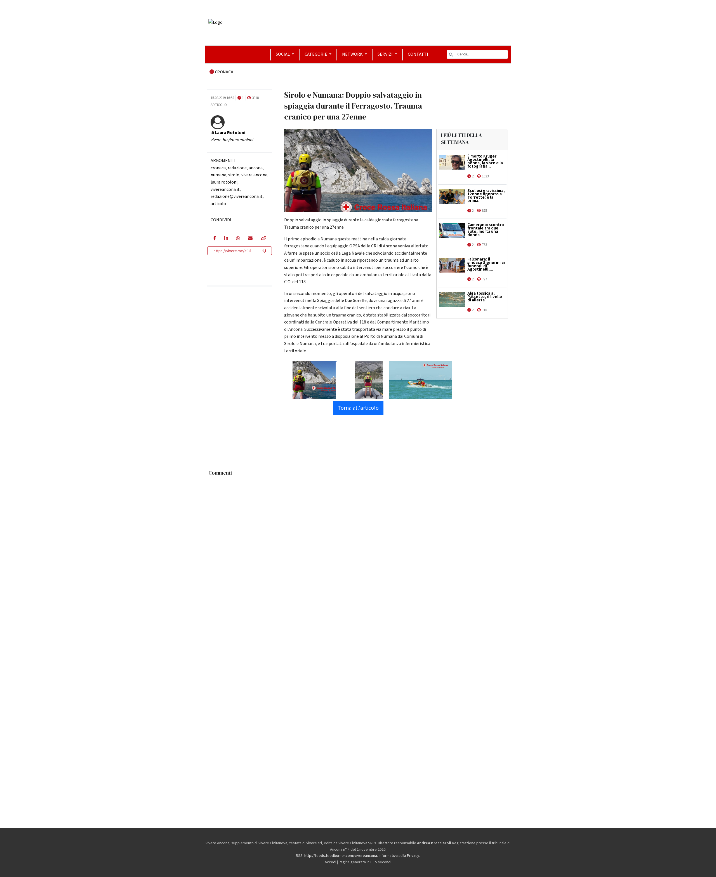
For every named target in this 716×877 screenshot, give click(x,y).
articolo (218, 204)
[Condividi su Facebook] (215, 238)
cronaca (218, 168)
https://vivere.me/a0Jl (232, 251)
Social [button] (283, 54)
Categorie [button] (316, 54)
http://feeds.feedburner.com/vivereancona (340, 856)
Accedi (330, 862)
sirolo (233, 175)
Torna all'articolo (358, 408)
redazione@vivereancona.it (237, 196)
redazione (237, 168)
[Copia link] (263, 238)
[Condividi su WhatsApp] (237, 238)
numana (218, 175)
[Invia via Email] (250, 238)
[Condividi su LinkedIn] (226, 238)
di (228, 133)
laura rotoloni (224, 182)
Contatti (418, 54)
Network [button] (353, 54)
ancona (256, 168)
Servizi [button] (386, 54)
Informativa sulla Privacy (399, 856)
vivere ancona (254, 175)
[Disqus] (358, 548)
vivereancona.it (225, 189)
